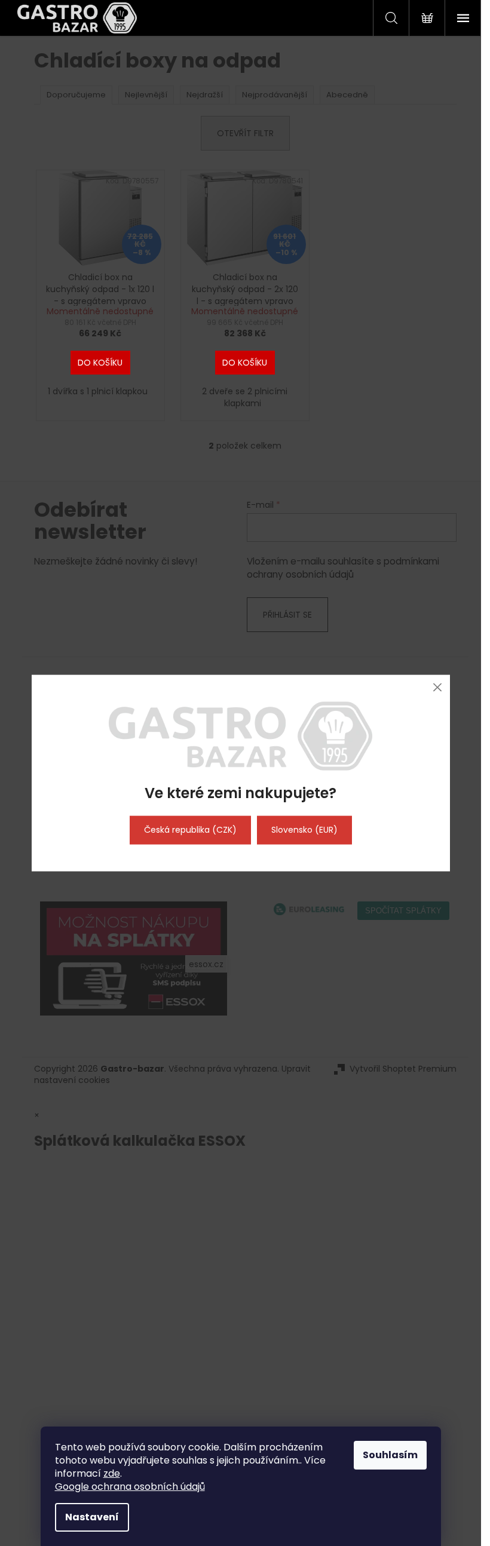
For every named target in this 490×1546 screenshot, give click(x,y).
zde (111, 1473)
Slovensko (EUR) (304, 830)
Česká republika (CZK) (190, 830)
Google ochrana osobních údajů (130, 1486)
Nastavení (92, 1517)
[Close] (437, 687)
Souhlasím (390, 1455)
